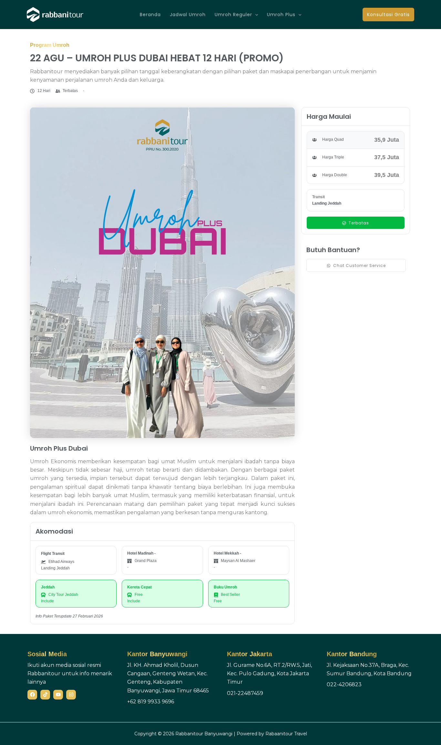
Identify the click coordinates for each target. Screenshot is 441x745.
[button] (255, 14)
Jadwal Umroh (188, 14)
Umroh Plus (281, 14)
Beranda (150, 14)
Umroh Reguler (233, 14)
